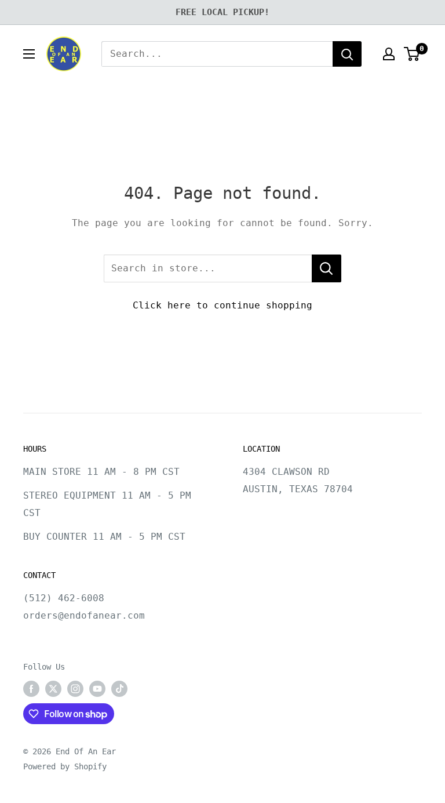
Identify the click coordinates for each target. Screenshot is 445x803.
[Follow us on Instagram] (75, 689)
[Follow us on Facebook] (31, 689)
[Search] (347, 54)
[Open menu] (29, 54)
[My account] (389, 54)
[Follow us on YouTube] (97, 689)
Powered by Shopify (65, 766)
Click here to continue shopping (222, 305)
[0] (412, 54)
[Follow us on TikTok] (119, 689)
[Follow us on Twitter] (53, 689)
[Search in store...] (326, 268)
